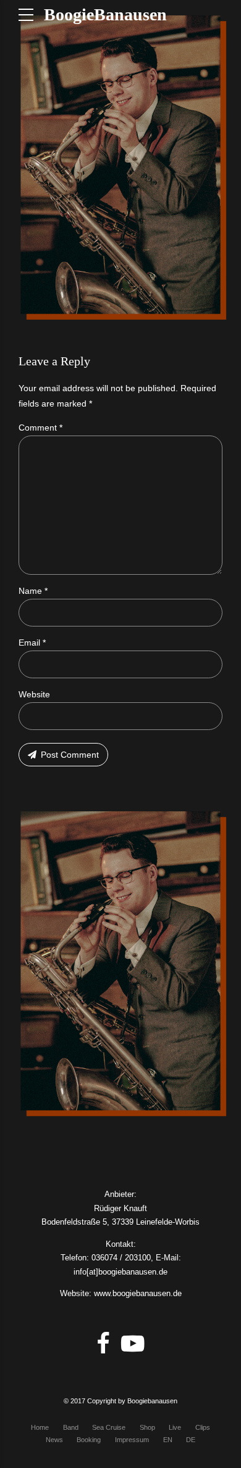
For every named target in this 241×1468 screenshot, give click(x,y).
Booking (89, 1439)
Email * (32, 642)
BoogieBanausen (105, 14)
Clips (202, 1427)
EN (167, 1439)
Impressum (132, 1439)
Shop (147, 1427)
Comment (40, 427)
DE (190, 1439)
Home (40, 1427)
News (54, 1439)
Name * (33, 591)
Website (34, 694)
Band (70, 1427)
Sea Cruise (108, 1427)
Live (175, 1427)
